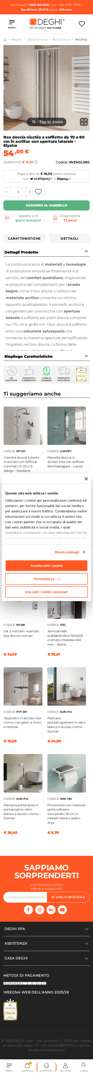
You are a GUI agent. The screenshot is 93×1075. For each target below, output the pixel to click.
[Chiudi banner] (86, 478)
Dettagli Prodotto (21, 252)
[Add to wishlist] (39, 192)
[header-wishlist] (82, 24)
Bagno (17, 39)
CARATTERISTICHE (24, 238)
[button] (84, 1067)
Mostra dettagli (67, 552)
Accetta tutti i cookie (46, 566)
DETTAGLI (69, 238)
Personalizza (44, 579)
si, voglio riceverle (68, 897)
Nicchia (81, 39)
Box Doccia (61, 39)
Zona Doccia (37, 39)
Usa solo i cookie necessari (46, 592)
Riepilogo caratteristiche (29, 356)
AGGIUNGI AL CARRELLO (46, 205)
